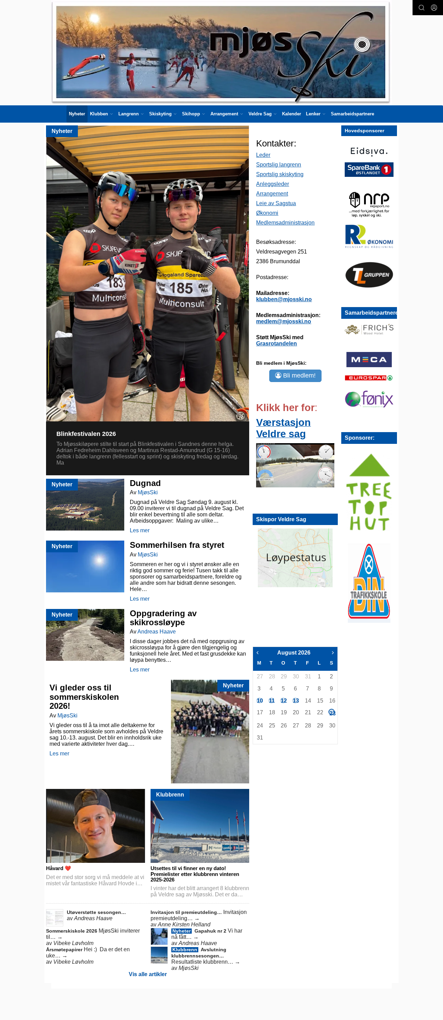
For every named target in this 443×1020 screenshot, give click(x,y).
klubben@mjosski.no (284, 299)
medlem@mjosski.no (283, 321)
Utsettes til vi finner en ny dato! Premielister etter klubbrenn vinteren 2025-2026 (195, 874)
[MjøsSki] (221, 52)
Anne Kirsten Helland (184, 924)
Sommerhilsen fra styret (177, 545)
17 (259, 712)
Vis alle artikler (148, 974)
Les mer (140, 530)
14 (307, 701)
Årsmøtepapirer (65, 949)
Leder (263, 155)
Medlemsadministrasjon (285, 223)
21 (307, 712)
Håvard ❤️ (58, 868)
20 (295, 712)
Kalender (291, 113)
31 (307, 676)
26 (283, 725)
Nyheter (77, 113)
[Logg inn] (434, 7)
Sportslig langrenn (278, 165)
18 (271, 712)
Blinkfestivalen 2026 (86, 433)
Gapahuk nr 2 (211, 931)
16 (332, 701)
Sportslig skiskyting (280, 174)
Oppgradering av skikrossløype (163, 618)
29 (283, 676)
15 (320, 701)
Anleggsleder (272, 184)
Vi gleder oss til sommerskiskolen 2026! (84, 697)
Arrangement (272, 194)
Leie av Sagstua (276, 203)
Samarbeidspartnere (352, 113)
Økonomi (267, 213)
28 (271, 676)
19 (283, 712)
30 (295, 676)
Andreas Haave (156, 632)
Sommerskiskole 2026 (72, 931)
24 (259, 725)
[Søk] (421, 7)
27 (259, 676)
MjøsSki (148, 492)
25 (271, 725)
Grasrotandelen (276, 343)
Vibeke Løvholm (73, 943)
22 (320, 712)
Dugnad (145, 483)
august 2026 (293, 653)
